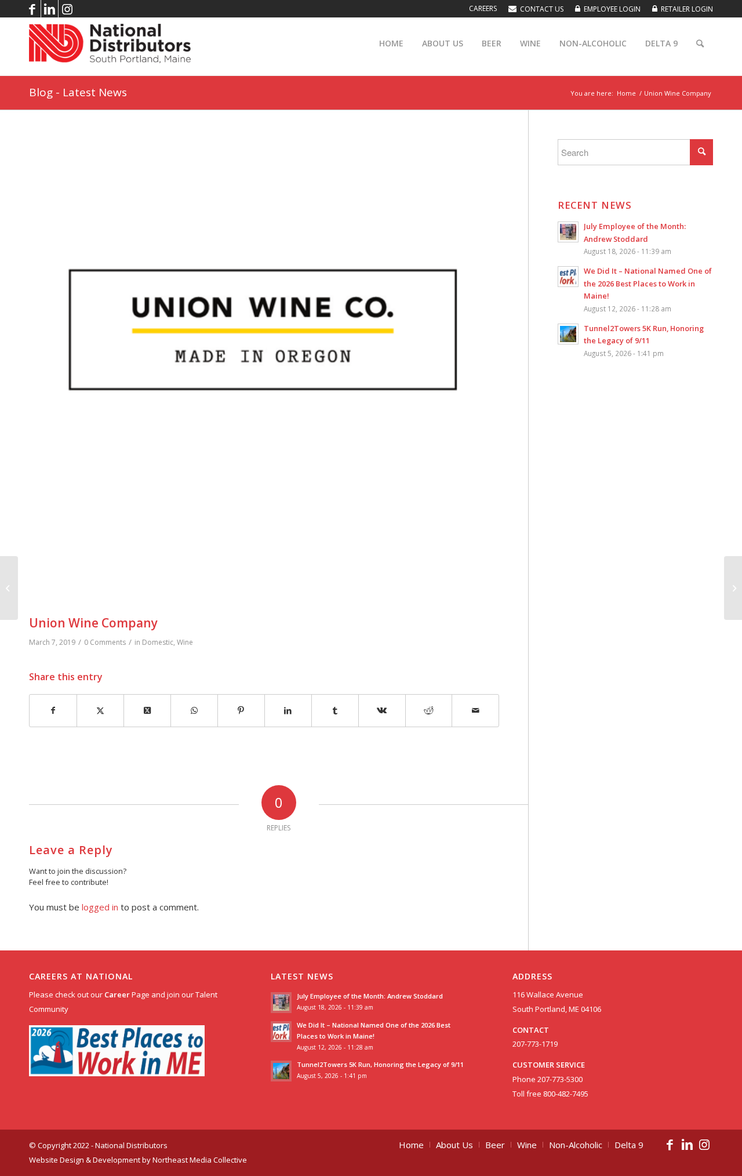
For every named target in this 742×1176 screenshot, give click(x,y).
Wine (185, 642)
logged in (100, 907)
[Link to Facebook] (32, 8)
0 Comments (105, 642)
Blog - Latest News (78, 92)
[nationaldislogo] (110, 43)
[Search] (700, 43)
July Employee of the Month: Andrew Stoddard (370, 996)
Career (117, 994)
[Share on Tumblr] (335, 711)
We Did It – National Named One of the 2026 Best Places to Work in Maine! (648, 283)
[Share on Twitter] (100, 711)
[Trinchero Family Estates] (9, 588)
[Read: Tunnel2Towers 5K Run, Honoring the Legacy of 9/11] (568, 334)
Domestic (157, 642)
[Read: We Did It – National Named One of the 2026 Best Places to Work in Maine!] (568, 276)
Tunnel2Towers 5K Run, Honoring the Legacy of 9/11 (380, 1064)
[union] (264, 374)
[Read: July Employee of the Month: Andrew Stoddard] (568, 232)
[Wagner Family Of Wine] (733, 588)
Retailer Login (687, 9)
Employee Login (612, 9)
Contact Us (541, 9)
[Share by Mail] (475, 711)
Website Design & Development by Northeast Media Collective (138, 1160)
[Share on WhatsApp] (194, 711)
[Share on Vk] (382, 711)
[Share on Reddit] (429, 711)
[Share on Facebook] (53, 711)
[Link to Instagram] (67, 8)
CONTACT (530, 1030)
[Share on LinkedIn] (288, 711)
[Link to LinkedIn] (49, 8)
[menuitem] (483, 9)
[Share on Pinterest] (241, 711)
